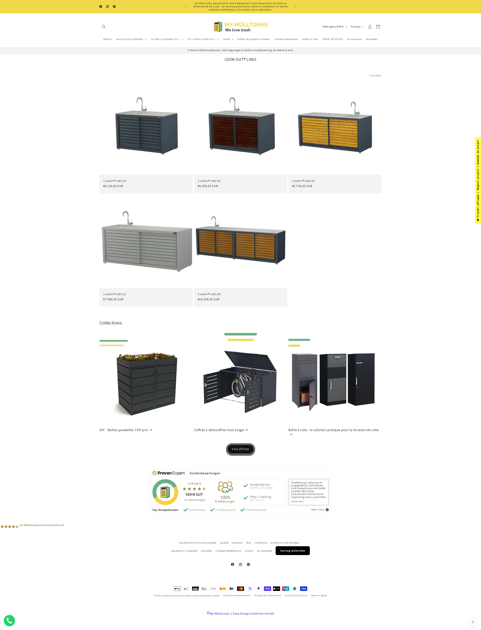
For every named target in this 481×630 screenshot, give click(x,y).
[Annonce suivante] (295, 6)
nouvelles (206, 550)
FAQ (248, 542)
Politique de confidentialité (267, 595)
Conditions (260, 542)
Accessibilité (264, 550)
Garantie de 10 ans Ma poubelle (197, 542)
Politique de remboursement (237, 595)
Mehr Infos (318, 509)
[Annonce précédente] (185, 6)
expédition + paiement (184, 550)
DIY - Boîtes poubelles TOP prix (124, 430)
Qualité (224, 542)
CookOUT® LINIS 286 (209, 294)
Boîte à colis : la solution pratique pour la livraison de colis (333, 430)
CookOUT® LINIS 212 (114, 294)
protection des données (285, 542)
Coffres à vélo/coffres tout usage (219, 430)
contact (249, 550)
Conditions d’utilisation (296, 595)
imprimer (237, 542)
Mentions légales (319, 595)
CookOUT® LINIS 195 (303, 180)
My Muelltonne (169, 595)
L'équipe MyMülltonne (228, 550)
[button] (104, 27)
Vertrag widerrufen (292, 550)
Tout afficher (241, 449)
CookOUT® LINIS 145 (209, 180)
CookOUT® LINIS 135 (114, 180)
